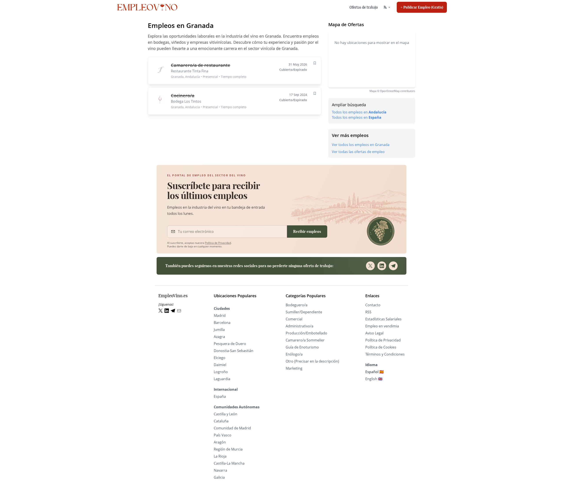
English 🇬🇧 (373, 378)
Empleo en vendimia (382, 326)
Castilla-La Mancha (229, 463)
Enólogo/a (294, 354)
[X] (370, 265)
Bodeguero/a (296, 305)
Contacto (372, 305)
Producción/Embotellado (306, 333)
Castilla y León (225, 414)
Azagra (219, 336)
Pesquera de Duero (230, 343)
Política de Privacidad (218, 243)
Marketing (294, 368)
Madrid (220, 315)
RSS (368, 312)
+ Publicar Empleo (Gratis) (421, 7)
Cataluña (221, 421)
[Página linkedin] (168, 310)
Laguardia (222, 378)
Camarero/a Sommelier (305, 340)
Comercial (294, 319)
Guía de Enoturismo (302, 347)
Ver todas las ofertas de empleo (358, 151)
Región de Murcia (228, 449)
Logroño (221, 371)
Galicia (219, 477)
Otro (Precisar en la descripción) (312, 361)
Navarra (220, 470)
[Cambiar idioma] (386, 7)
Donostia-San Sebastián (233, 350)
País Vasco (222, 435)
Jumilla (219, 329)
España (220, 396)
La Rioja (220, 456)
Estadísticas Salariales (383, 319)
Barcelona (222, 322)
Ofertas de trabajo (363, 7)
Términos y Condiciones (385, 354)
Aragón (220, 442)
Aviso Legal (374, 333)
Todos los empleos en (359, 112)
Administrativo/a (299, 326)
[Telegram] (393, 265)
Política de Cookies (380, 347)
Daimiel (220, 364)
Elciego (219, 357)
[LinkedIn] (381, 265)
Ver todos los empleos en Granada (360, 144)
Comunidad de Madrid (232, 428)
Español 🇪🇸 (374, 371)
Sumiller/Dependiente (304, 312)
